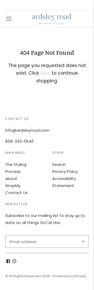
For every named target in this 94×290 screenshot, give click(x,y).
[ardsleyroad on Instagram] (14, 261)
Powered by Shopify (69, 276)
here (45, 73)
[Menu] (9, 19)
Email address (22, 235)
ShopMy (12, 185)
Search (59, 164)
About (11, 178)
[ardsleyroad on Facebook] (8, 261)
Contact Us (16, 192)
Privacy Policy (65, 171)
